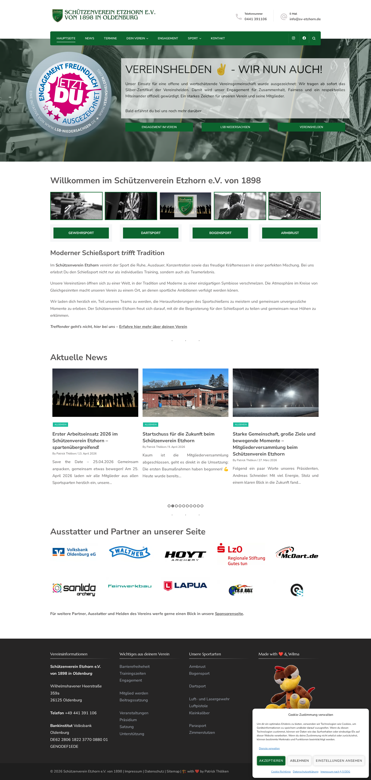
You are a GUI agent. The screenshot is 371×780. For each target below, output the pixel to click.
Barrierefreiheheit (135, 666)
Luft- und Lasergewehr (209, 699)
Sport (193, 38)
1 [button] (169, 506)
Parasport (197, 725)
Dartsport (197, 686)
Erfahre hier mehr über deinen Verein (153, 326)
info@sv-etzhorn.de (305, 19)
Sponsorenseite (229, 613)
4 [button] (180, 506)
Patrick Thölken (217, 771)
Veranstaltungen (261, 424)
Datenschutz (154, 771)
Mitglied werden (134, 693)
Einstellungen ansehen (339, 761)
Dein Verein (135, 38)
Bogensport (199, 673)
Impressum (133, 771)
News (89, 38)
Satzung (127, 726)
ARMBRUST (290, 233)
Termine (110, 38)
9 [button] (198, 506)
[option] (95, 426)
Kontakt (218, 38)
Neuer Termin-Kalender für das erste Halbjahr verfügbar (273, 437)
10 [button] (202, 506)
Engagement (168, 38)
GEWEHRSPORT (81, 233)
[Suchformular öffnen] (314, 38)
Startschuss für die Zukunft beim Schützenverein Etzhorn (88, 437)
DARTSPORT (151, 233)
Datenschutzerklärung (305, 771)
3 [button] (176, 506)
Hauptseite (66, 38)
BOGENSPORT (220, 233)
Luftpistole (198, 705)
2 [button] (172, 506)
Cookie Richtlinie (281, 771)
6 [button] (187, 506)
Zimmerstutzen (202, 732)
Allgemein (60, 424)
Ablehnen (299, 761)
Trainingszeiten (133, 673)
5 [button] (183, 506)
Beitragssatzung (134, 700)
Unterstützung (132, 733)
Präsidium (128, 719)
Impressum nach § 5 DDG (335, 771)
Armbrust (197, 666)
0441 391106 (256, 19)
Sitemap (173, 771)
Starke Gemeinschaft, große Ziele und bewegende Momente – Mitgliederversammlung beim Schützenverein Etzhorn (184, 444)
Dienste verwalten (269, 748)
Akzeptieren (271, 761)
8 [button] (194, 506)
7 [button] (191, 506)
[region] (185, 100)
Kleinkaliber (199, 713)
